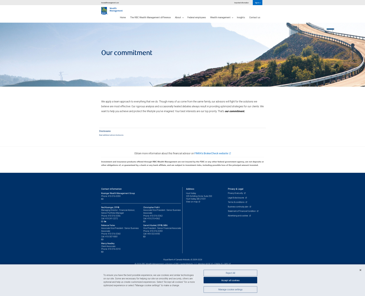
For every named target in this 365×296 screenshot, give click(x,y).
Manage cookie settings (230, 289)
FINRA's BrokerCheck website (211, 153)
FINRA (217, 264)
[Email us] (102, 199)
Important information (241, 3)
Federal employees (196, 17)
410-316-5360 (114, 233)
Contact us (254, 17)
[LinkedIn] (105, 221)
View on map (192, 201)
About (178, 17)
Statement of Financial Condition (242, 211)
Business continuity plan (238, 206)
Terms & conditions (236, 202)
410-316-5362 (156, 216)
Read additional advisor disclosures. (111, 135)
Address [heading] (190, 188)
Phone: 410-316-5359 (110, 196)
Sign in (257, 3)
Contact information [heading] (111, 188)
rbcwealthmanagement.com (110, 3)
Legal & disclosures (236, 197)
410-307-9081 (111, 236)
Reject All (230, 272)
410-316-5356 (114, 216)
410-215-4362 (153, 218)
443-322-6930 (153, 233)
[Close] (360, 270)
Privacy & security (235, 193)
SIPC (226, 264)
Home (123, 17)
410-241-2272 (111, 218)
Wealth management (220, 17)
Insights (241, 17)
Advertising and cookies (238, 215)
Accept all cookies (230, 280)
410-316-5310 (114, 249)
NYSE (207, 264)
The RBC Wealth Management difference (150, 17)
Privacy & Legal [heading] (235, 188)
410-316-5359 (156, 231)
